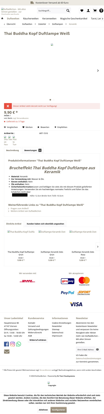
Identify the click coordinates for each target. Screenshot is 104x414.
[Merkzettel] (81, 10)
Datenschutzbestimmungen (88, 358)
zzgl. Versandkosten (21, 118)
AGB (30, 335)
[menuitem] (54, 10)
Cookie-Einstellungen (61, 323)
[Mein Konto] (88, 10)
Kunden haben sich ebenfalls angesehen (45, 223)
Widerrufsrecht (35, 332)
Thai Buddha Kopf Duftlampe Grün (21, 253)
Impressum (57, 335)
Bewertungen (32, 150)
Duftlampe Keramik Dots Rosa (83, 253)
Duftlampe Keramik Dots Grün (52, 253)
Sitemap (55, 329)
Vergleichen (12, 127)
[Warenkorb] (95, 10)
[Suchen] (68, 10)
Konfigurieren (58, 409)
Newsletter (57, 326)
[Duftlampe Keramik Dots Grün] (52, 239)
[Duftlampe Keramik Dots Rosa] (82, 239)
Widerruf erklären (38, 340)
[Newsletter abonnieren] (97, 349)
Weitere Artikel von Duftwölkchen (25, 211)
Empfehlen (62, 127)
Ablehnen (43, 409)
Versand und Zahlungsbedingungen (38, 328)
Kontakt (31, 323)
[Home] (2, 18)
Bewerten (45, 127)
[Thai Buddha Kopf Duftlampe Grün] (21, 239)
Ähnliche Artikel (13, 223)
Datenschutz (57, 332)
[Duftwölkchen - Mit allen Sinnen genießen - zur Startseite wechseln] (15, 11)
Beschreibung (12, 150)
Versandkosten (45, 370)
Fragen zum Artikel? (19, 208)
